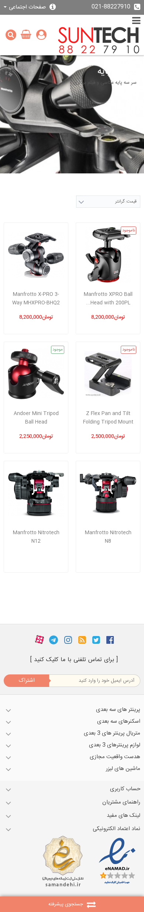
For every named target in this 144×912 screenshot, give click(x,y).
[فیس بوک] (110, 640)
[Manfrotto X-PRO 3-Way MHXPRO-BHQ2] (36, 254)
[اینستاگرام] (68, 640)
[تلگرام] (53, 640)
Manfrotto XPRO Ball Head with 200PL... (108, 298)
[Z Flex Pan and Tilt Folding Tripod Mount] (108, 373)
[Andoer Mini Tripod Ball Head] (36, 373)
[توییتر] (96, 640)
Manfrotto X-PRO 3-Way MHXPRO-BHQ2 (36, 298)
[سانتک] (98, 41)
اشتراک (26, 680)
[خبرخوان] (82, 640)
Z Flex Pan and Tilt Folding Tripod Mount (108, 418)
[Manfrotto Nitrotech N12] (36, 493)
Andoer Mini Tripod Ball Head (36, 418)
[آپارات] (39, 640)
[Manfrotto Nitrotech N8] (108, 493)
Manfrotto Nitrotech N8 (108, 537)
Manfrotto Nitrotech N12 (36, 537)
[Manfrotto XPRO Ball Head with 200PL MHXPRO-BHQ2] (108, 254)
